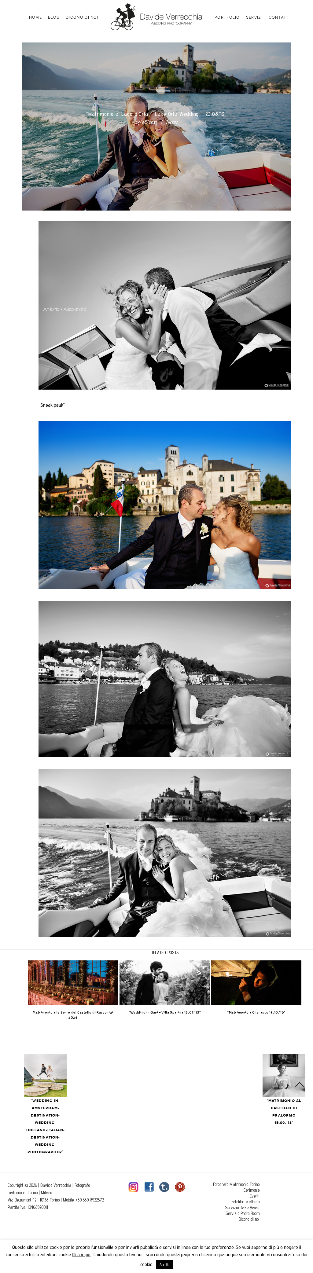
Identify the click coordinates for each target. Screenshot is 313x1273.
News (172, 122)
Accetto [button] (164, 1264)
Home (35, 17)
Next (284, 1075)
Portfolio (227, 17)
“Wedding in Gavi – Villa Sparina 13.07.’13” (164, 1012)
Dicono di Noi (82, 17)
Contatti (280, 17)
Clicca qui (81, 1254)
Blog (54, 17)
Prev (45, 1075)
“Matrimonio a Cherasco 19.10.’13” (256, 1012)
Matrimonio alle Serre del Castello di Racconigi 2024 (73, 1015)
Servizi (254, 17)
